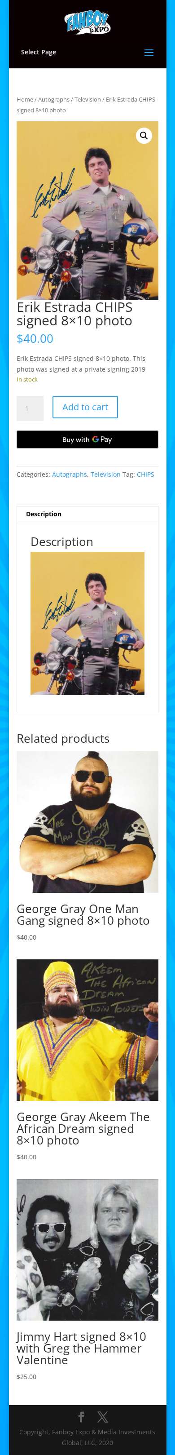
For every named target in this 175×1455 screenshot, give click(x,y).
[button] (144, 136)
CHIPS (145, 474)
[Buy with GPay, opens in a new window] (87, 439)
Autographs (54, 99)
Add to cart (85, 407)
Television (87, 99)
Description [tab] (43, 514)
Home (25, 99)
